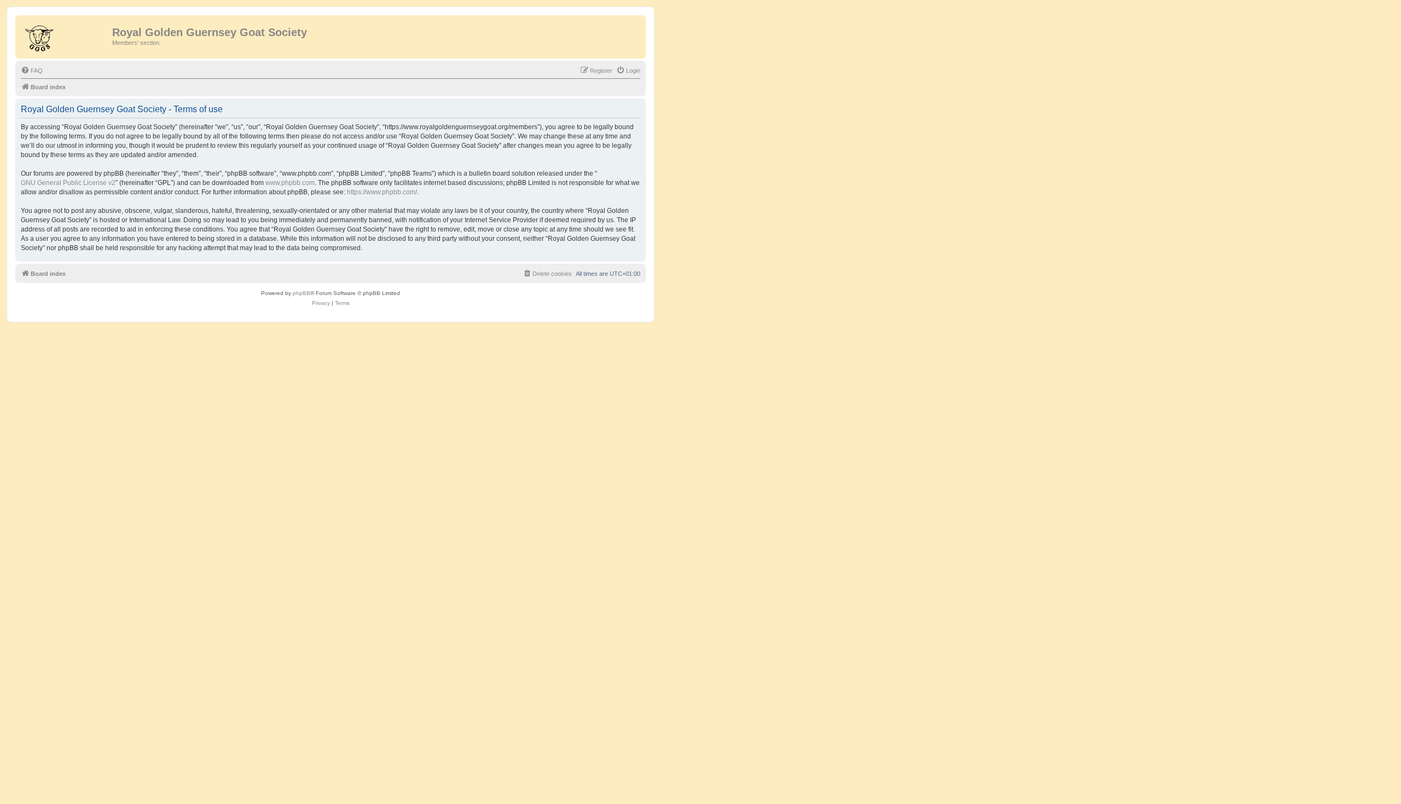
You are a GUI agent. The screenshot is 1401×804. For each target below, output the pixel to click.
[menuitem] (32, 70)
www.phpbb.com (290, 183)
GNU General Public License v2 (68, 183)
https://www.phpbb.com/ (382, 192)
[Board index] (65, 35)
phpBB (301, 293)
